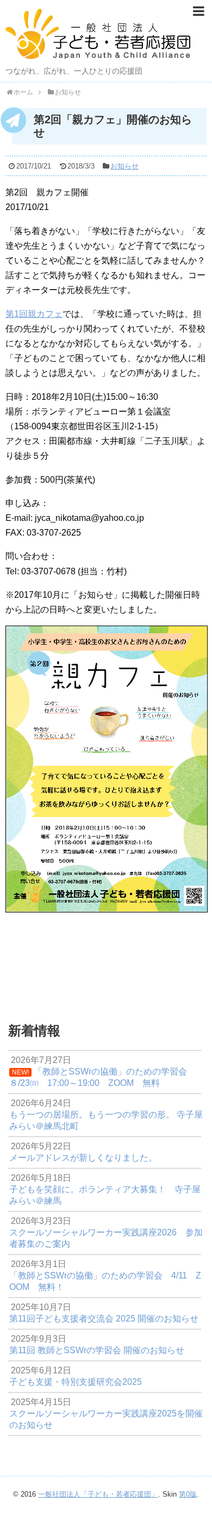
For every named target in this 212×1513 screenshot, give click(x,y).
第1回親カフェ (34, 314)
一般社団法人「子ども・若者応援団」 (98, 1494)
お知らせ (124, 166)
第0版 (188, 1494)
